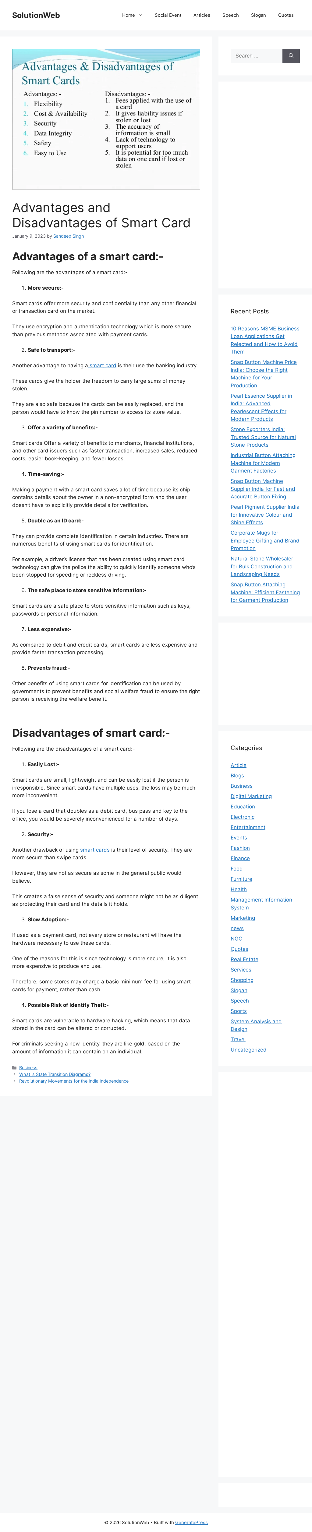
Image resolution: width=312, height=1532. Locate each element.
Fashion (240, 848)
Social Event (168, 15)
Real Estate (244, 959)
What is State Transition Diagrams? (54, 1074)
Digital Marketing (251, 796)
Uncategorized (249, 1050)
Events (239, 838)
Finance (240, 858)
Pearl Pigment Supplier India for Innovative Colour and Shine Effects (265, 514)
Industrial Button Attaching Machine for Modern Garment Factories (263, 463)
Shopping (242, 980)
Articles (201, 15)
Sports (239, 1011)
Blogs (237, 776)
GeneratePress (191, 1522)
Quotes (286, 15)
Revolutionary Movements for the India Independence (74, 1081)
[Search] (291, 56)
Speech (230, 15)
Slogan (258, 15)
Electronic (242, 817)
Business (28, 1067)
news (237, 928)
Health (239, 889)
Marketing (243, 918)
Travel (238, 1039)
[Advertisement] (265, 185)
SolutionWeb (36, 15)
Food (237, 869)
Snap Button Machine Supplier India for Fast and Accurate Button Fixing (263, 489)
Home (128, 15)
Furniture (241, 879)
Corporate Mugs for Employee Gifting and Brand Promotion (265, 540)
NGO (237, 939)
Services (241, 970)
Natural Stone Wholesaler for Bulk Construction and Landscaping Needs (262, 566)
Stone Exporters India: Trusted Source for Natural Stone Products (263, 437)
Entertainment (248, 827)
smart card (102, 365)
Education (243, 807)
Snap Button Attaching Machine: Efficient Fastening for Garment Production (265, 592)
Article (238, 765)
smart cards (95, 850)
